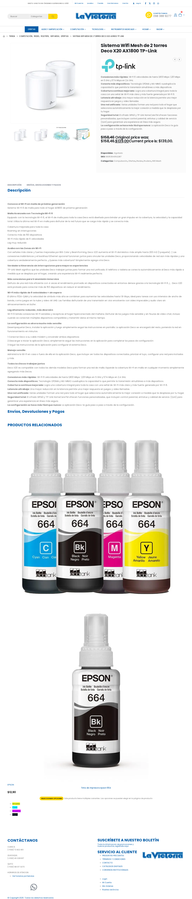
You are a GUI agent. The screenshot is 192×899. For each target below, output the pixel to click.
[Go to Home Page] (4, 36)
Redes (139, 161)
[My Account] (175, 15)
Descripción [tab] (14, 184)
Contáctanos (112, 3)
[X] (150, 3)
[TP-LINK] (118, 65)
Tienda (100, 3)
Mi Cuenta (79, 3)
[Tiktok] (162, 3)
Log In (138, 3)
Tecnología (97, 29)
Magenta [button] (16, 811)
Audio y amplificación (51, 29)
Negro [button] (15, 814)
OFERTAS (31, 29)
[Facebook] (145, 3)
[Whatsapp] (34, 887)
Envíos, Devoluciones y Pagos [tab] (44, 184)
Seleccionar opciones (51, 798)
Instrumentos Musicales (122, 29)
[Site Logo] (96, 16)
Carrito (125, 3)
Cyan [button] (14, 807)
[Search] (53, 16)
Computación (77, 29)
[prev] (175, 59)
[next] (179, 59)
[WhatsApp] (158, 3)
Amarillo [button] (16, 803)
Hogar (145, 29)
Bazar (159, 29)
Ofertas (132, 161)
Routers (147, 161)
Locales (90, 3)
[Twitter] (18, 887)
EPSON (11, 784)
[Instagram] (154, 3)
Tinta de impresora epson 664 (96, 787)
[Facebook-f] (11, 887)
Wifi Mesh (156, 161)
